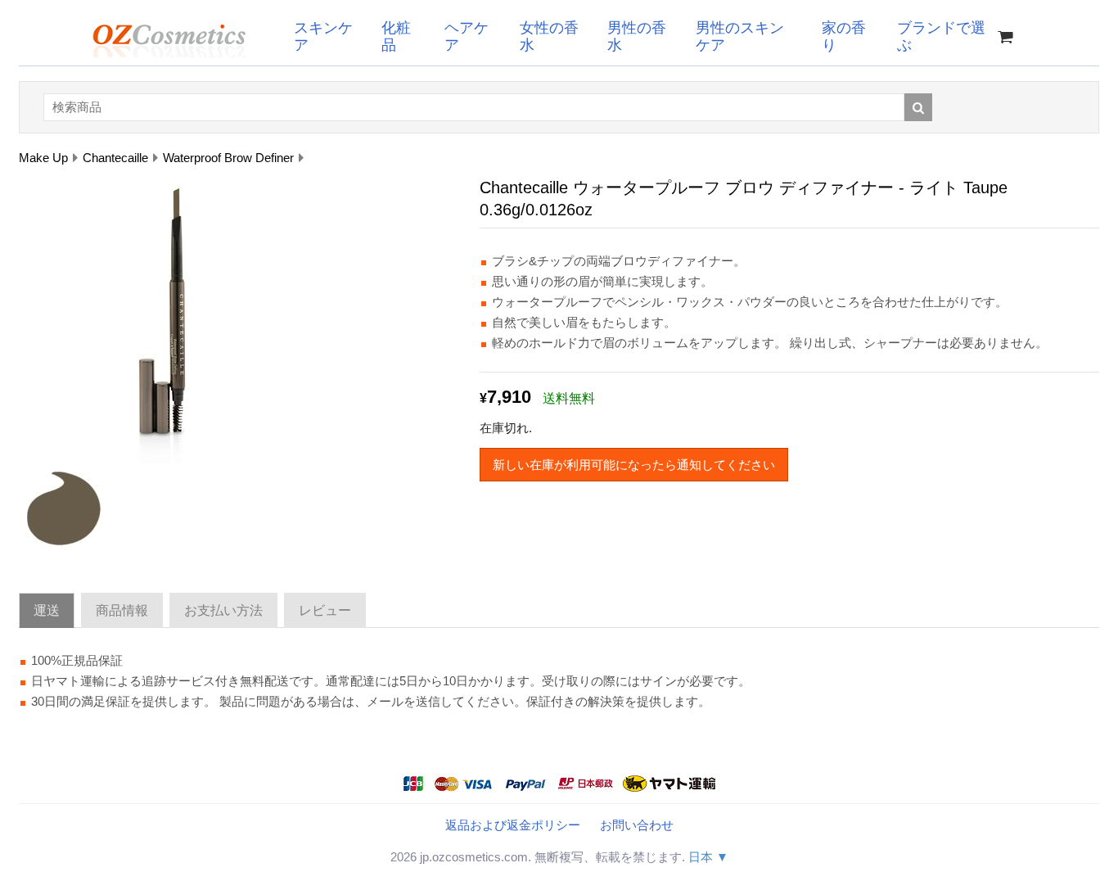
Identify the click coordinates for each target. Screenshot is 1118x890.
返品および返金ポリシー (512, 825)
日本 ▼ (708, 857)
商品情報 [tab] (122, 610)
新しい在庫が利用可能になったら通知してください (634, 465)
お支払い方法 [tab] (223, 610)
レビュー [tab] (325, 610)
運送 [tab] (47, 610)
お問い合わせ (637, 825)
